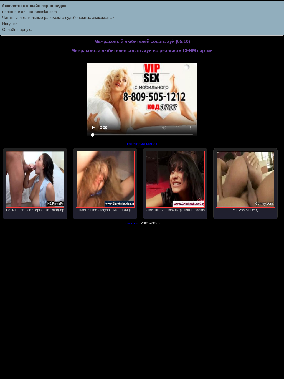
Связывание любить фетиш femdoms (175, 210)
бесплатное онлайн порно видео (34, 5)
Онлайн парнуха (17, 29)
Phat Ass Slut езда (246, 210)
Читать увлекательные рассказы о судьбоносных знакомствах (58, 17)
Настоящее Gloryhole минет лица (105, 210)
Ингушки (9, 23)
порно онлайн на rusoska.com (29, 11)
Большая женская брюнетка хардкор (35, 210)
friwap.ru (132, 223)
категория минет (142, 144)
